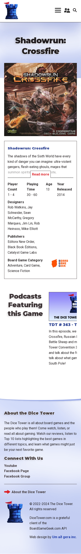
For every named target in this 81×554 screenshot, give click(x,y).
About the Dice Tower (29, 492)
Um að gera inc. (64, 537)
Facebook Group (17, 476)
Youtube (10, 466)
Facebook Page (16, 471)
